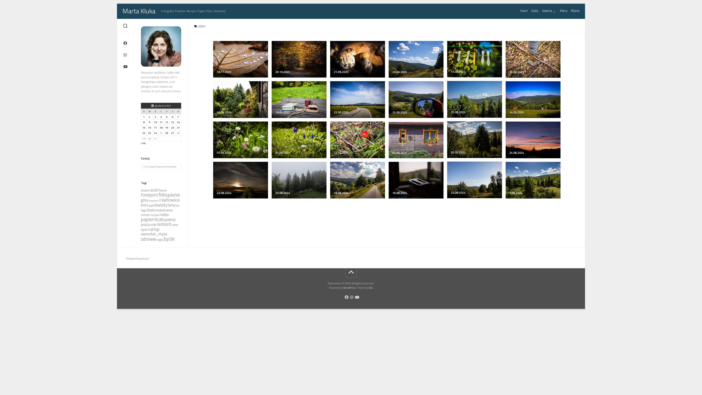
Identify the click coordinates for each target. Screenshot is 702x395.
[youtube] (125, 67)
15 (143, 127)
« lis (143, 143)
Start (524, 11)
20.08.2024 (282, 193)
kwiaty (161, 205)
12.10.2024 (341, 152)
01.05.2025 (224, 152)
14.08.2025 (224, 112)
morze (145, 214)
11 (161, 122)
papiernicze (152, 219)
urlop (154, 229)
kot (143, 205)
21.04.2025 (282, 152)
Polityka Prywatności (137, 258)
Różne (575, 11)
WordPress (349, 288)
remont (164, 224)
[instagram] (125, 55)
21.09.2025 (341, 72)
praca (145, 224)
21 (178, 127)
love (151, 209)
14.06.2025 (516, 112)
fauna (163, 190)
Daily (534, 11)
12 (166, 122)
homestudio (153, 200)
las (178, 205)
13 (172, 122)
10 (155, 122)
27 (172, 133)
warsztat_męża (154, 234)
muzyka (154, 215)
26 (166, 133)
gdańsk (173, 195)
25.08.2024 (516, 152)
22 (143, 133)
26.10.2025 (282, 72)
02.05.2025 (458, 152)
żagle (159, 240)
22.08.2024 (224, 193)
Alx (371, 288)
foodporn (149, 194)
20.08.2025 (399, 72)
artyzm (145, 190)
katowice (171, 199)
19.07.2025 (282, 112)
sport (145, 229)
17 (155, 127)
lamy (172, 205)
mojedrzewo (164, 210)
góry (144, 200)
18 (161, 127)
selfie (175, 225)
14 (178, 122)
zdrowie (148, 238)
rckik (153, 224)
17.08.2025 (458, 71)
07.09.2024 (399, 152)
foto (162, 194)
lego (144, 210)
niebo (164, 214)
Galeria (547, 11)
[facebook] (125, 43)
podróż (170, 220)
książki (151, 205)
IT (160, 200)
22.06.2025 (341, 112)
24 (155, 133)
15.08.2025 (458, 112)
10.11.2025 (224, 72)
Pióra (563, 11)
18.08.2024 (341, 193)
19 (166, 127)
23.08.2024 (458, 192)
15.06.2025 (399, 112)
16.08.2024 (399, 193)
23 (149, 133)
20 (172, 127)
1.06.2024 (515, 193)
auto (154, 190)
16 (149, 127)
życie (168, 239)
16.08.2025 (516, 72)
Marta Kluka (139, 11)
